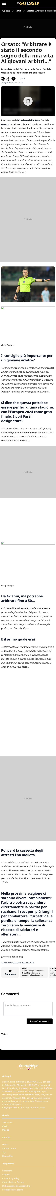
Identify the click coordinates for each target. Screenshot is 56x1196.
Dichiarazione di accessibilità (16, 1186)
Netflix (5, 1144)
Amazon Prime (9, 1148)
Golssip (6, 10)
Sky (3, 1152)
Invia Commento (39, 1021)
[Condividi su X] (13, 79)
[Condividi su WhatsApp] (3, 79)
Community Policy (10, 1178)
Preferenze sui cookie (12, 1189)
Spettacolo (7, 1122)
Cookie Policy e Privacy (13, 1182)
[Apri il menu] (4, 3)
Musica (5, 1129)
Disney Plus (7, 1156)
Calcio (5, 1126)
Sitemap (6, 1174)
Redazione (7, 1170)
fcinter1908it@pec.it (12, 1104)
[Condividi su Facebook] (8, 79)
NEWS (18, 10)
